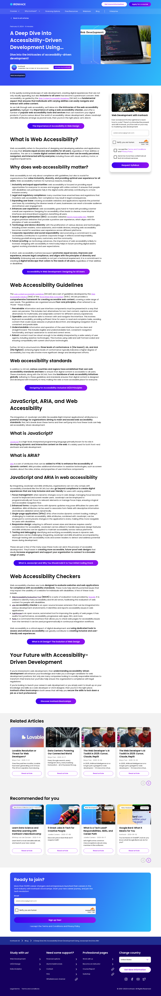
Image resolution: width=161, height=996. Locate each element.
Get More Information (135, 969)
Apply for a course (140, 4)
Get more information (114, 4)
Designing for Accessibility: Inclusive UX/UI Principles (56, 387)
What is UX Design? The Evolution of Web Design (56, 641)
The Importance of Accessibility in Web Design (55, 126)
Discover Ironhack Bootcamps (56, 701)
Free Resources (71, 11)
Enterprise (114, 11)
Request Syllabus (130, 165)
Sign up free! (55, 920)
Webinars (87, 11)
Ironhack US (15, 941)
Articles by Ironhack (63, 67)
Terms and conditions (30, 989)
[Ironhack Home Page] (18, 4)
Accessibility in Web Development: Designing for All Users (56, 271)
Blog (97, 11)
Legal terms (15, 989)
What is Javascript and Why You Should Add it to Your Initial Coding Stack (56, 563)
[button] (15, 11)
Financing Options (52, 11)
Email (17, 896)
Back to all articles (21, 18)
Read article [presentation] (27, 773)
